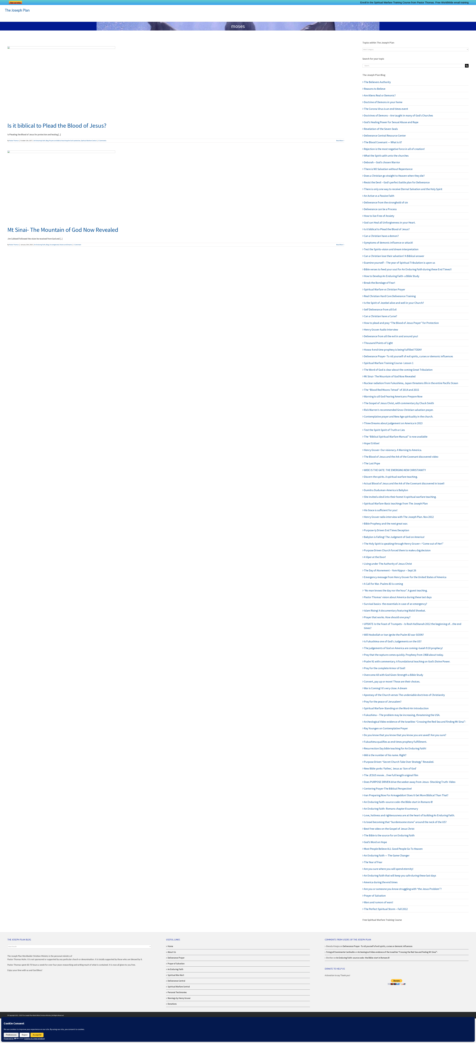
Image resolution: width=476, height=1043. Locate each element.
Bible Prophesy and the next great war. (386, 523)
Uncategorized (54, 245)
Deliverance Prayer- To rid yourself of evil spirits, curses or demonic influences (408, 356)
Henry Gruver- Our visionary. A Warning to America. (393, 450)
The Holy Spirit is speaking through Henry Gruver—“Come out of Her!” (403, 543)
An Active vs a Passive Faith (379, 195)
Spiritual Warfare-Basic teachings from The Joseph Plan (396, 503)
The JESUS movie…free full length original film (391, 775)
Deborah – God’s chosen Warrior (382, 162)
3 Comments (102, 140)
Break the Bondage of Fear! (379, 282)
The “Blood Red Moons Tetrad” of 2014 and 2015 (391, 389)
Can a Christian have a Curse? (380, 316)
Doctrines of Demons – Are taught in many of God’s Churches (398, 115)
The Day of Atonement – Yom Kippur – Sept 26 (390, 570)
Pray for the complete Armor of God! (384, 668)
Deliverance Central (176, 980)
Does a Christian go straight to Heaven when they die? (394, 175)
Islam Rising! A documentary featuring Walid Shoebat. (395, 610)
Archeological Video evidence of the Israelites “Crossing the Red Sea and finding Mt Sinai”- (415, 721)
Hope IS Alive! (372, 443)
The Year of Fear (373, 862)
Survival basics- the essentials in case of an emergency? (395, 604)
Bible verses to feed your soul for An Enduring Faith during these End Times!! (408, 269)
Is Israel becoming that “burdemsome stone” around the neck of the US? (405, 822)
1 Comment (77, 245)
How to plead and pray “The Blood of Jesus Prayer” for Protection (401, 323)
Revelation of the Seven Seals (381, 129)
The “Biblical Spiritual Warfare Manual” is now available (395, 436)
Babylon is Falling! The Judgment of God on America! (394, 537)
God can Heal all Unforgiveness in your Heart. (390, 222)
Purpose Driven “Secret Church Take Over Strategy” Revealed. (399, 762)
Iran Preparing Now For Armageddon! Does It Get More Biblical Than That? (406, 795)
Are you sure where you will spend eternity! (388, 869)
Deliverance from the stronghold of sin (386, 202)
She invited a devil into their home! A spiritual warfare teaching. (400, 497)
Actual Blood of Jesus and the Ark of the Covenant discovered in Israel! (404, 483)
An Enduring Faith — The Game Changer (386, 855)
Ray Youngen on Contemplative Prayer (386, 728)
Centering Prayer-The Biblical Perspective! (388, 788)
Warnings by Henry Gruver (179, 998)
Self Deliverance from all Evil (380, 309)
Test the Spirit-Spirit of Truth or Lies (384, 430)
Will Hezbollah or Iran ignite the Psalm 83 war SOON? (394, 634)
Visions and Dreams (66, 245)
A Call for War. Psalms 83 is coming (383, 583)
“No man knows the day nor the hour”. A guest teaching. (395, 590)
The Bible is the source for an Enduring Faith (389, 835)
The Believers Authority (377, 82)
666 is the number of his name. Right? (385, 755)
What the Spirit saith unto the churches (386, 155)
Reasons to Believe (374, 88)
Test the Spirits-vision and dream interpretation (391, 249)
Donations (172, 1003)
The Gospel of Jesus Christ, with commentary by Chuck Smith (399, 403)
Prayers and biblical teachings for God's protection (64, 140)
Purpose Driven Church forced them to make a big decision (397, 550)
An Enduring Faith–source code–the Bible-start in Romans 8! (398, 802)
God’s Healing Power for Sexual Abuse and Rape (391, 122)
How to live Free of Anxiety (379, 216)
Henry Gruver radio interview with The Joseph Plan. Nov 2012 (399, 517)
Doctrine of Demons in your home (383, 102)
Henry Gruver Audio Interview (381, 329)
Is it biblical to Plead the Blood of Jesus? (56, 125)
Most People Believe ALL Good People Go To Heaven (393, 848)
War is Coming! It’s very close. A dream (385, 688)
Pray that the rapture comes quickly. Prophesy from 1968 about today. (404, 654)
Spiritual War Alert (176, 975)
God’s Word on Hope (375, 842)
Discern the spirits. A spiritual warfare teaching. (391, 476)
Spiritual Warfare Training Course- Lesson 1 (388, 363)
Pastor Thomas (14, 140)
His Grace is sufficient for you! (381, 510)
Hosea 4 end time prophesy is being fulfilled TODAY (393, 349)
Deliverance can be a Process (380, 209)
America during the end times (381, 882)
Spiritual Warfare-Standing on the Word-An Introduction (396, 708)
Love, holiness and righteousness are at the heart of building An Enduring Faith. (409, 815)
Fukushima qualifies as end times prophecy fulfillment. (395, 741)
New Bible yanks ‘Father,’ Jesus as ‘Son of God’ (390, 768)
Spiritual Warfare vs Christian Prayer (384, 289)
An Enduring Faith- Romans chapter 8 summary (391, 808)
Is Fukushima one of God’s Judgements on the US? (392, 641)
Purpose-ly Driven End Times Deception (386, 530)
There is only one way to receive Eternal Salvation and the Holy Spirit (403, 189)
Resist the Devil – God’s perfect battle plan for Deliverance (397, 182)
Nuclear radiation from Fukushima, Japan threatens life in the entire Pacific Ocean (411, 383)
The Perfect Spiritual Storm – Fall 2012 (386, 909)
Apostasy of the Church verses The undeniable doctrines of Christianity (404, 695)
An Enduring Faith (39, 140)
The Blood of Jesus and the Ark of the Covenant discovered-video (401, 456)
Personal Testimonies (177, 992)
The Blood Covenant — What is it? (383, 142)
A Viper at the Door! (375, 557)
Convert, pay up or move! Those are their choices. (392, 681)
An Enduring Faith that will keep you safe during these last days (400, 875)
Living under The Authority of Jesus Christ (388, 563)
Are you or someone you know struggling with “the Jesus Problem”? (403, 889)
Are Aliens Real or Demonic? (380, 95)
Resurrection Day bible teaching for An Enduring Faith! (395, 748)
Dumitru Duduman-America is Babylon (386, 490)
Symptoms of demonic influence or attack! (388, 242)
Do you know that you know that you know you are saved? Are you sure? (405, 735)
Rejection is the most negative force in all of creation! (394, 149)
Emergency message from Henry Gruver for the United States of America (405, 577)
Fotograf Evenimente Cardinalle (340, 952)
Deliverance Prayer (176, 957)
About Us (172, 952)
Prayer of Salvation (375, 895)
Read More (339, 140)
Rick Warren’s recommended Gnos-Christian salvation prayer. (398, 410)
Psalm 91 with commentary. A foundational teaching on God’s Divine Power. (407, 661)
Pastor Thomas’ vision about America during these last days (398, 597)
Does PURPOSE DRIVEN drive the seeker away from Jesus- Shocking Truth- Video (409, 782)
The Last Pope (372, 463)
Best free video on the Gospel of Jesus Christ (389, 828)
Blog (47, 140)
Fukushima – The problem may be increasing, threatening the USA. (402, 715)
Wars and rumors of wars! (378, 902)
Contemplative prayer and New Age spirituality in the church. (398, 416)
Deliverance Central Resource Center (385, 135)
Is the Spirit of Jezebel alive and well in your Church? (394, 303)
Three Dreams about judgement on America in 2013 (393, 423)
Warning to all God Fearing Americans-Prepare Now (393, 396)
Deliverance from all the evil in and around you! (391, 336)
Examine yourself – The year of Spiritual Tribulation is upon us (399, 262)
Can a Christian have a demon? (381, 236)
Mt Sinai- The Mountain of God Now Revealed (62, 229)
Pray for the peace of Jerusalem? (382, 701)
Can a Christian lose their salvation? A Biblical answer (394, 256)
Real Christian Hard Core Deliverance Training (390, 296)
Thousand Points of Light (378, 343)
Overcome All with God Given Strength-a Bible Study (393, 675)
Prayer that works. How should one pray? (387, 617)
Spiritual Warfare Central (89, 140)
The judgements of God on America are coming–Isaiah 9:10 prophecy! (403, 648)
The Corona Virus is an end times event (386, 109)
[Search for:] (413, 65)
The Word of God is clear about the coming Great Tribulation (398, 369)
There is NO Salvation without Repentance (388, 169)
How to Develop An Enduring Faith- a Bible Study (391, 276)
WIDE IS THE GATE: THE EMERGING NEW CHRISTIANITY (395, 470)
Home (170, 946)
